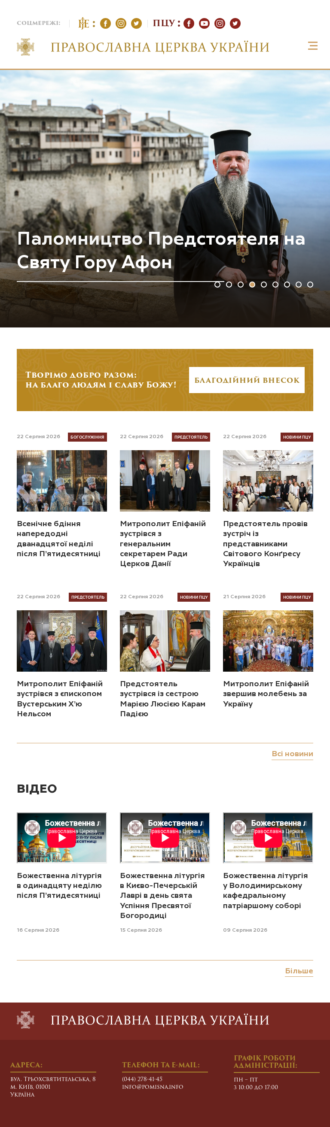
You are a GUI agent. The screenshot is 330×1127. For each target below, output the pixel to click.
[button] (217, 285)
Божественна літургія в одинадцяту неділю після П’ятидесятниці (59, 886)
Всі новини (292, 754)
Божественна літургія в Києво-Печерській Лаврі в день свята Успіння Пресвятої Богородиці (162, 896)
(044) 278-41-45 (142, 1079)
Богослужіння (87, 437)
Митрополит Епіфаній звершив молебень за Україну (266, 694)
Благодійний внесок (246, 381)
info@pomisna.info (152, 1087)
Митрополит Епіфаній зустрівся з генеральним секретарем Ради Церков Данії (163, 544)
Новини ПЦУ (297, 437)
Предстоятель (191, 437)
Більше (299, 971)
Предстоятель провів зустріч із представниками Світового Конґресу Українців (265, 544)
